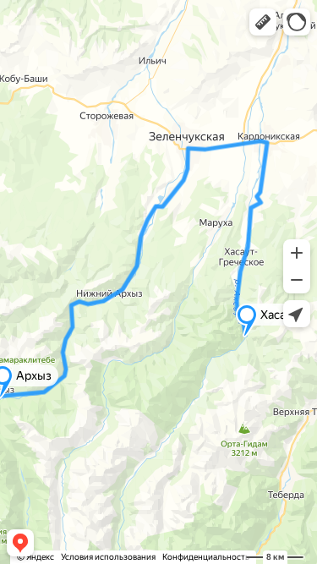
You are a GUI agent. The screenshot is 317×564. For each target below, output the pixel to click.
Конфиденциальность (205, 556)
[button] (262, 22)
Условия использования (108, 556)
